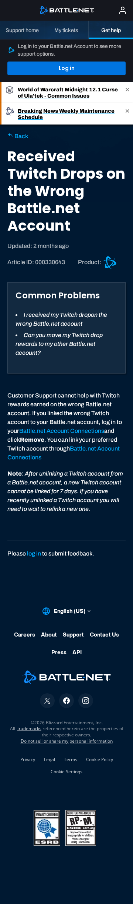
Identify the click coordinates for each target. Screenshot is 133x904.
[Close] (127, 92)
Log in (67, 68)
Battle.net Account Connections (61, 431)
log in (34, 553)
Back (20, 136)
